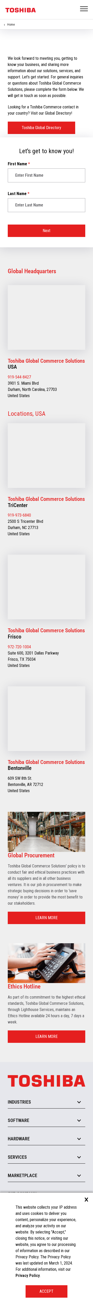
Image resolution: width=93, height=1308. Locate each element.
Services (17, 1157)
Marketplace (22, 1175)
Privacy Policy (28, 1275)
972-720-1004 (19, 646)
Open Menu (84, 9)
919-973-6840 (19, 515)
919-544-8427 (19, 377)
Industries (19, 1102)
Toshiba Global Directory (41, 127)
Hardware (19, 1138)
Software (18, 1120)
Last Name (18, 193)
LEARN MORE (46, 917)
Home (11, 24)
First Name (19, 163)
